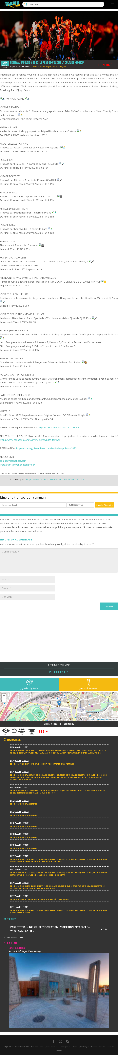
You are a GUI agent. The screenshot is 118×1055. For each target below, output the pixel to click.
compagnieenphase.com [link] (13, 460)
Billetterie (58, 672)
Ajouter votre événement (54, 1047)
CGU (4, 1047)
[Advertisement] (59, 642)
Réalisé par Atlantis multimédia (92, 1047)
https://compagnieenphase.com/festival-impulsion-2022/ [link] (46, 448)
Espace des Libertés (20, 66)
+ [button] (4, 696)
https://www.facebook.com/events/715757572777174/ (55, 479)
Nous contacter (37, 1047)
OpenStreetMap (103, 719)
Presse (76, 1047)
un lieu (69, 1047)
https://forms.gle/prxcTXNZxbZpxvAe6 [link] (58, 427)
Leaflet (92, 719)
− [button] (4, 700)
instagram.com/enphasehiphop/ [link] (17, 464)
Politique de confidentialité (18, 1047)
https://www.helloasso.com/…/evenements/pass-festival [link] (30, 439)
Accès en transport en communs (59, 724)
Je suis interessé (88, 688)
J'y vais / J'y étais (29, 688)
